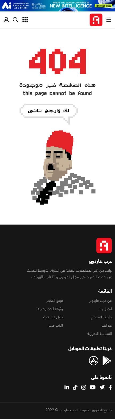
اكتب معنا (55, 325)
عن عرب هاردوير (100, 300)
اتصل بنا (105, 308)
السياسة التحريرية (99, 333)
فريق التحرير (55, 300)
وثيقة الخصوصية (50, 308)
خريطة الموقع (101, 317)
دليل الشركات (53, 317)
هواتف (107, 325)
